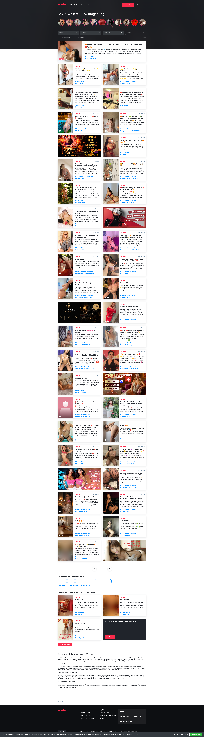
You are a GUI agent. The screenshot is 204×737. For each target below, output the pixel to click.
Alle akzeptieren (196, 734)
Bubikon (71, 581)
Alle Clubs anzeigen (64, 644)
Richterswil (137, 581)
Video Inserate (80, 37)
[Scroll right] (144, 23)
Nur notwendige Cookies (181, 734)
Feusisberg (99, 581)
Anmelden (142, 5)
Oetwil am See (117, 581)
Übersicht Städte (104, 712)
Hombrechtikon (73, 585)
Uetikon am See (85, 585)
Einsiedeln (80, 581)
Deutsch (115, 5)
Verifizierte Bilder (66, 37)
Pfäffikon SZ (89, 581)
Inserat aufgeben (128, 5)
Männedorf (62, 585)
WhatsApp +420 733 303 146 (131, 716)
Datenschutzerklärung (132, 734)
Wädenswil (62, 581)
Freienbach (127, 581)
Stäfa (107, 581)
